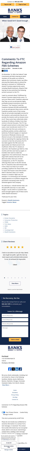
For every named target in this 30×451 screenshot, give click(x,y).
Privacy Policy (15, 395)
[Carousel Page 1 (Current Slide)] (4, 278)
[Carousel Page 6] (22, 278)
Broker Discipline (10, 218)
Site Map (15, 397)
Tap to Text (22, 4)
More (25, 16)
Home (5, 16)
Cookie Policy (24, 412)
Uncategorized (9, 230)
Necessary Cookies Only (9, 446)
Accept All (8, 442)
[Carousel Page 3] (11, 278)
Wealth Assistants (13, 200)
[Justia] (20, 369)
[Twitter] (13, 369)
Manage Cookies (8, 414)
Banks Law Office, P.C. (20, 443)
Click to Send (15, 339)
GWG (6, 226)
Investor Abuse (11, 202)
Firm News (8, 224)
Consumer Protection (11, 220)
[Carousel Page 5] (18, 278)
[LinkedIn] (16, 369)
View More (15, 283)
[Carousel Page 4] (15, 278)
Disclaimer (15, 392)
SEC (6, 228)
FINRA (6, 222)
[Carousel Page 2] (8, 278)
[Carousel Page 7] (25, 278)
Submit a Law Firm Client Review (15, 289)
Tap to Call (7, 4)
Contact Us (15, 16)
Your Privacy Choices (12, 412)
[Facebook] (9, 369)
